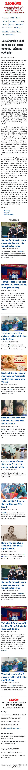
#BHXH (6, 212)
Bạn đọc (11, 24)
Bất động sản (18, 28)
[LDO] (14, 230)
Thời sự (4, 24)
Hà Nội (3, 429)
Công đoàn (19, 24)
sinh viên (21, 252)
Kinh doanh (13, 21)
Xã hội (12, 18)
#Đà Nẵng (7, 211)
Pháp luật (21, 21)
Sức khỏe (5, 31)
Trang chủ (5, 18)
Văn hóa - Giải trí (7, 28)
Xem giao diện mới (8, 34)
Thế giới (12, 31)
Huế (13, 475)
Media (18, 18)
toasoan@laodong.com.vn (13, 728)
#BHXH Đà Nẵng (9, 214)
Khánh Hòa (4, 513)
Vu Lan (10, 389)
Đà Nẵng (3, 309)
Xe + (18, 31)
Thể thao (5, 21)
